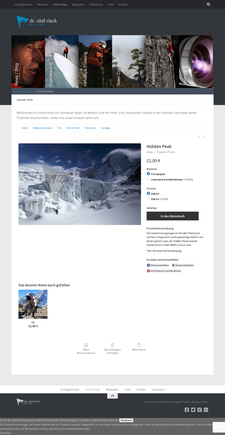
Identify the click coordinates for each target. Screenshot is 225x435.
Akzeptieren (126, 420)
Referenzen (96, 4)
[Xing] (199, 409)
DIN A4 (155, 193)
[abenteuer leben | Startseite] (37, 22)
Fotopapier (158, 174)
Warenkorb (139, 349)
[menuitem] (199, 137)
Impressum (158, 389)
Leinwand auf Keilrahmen (172, 179)
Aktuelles (42, 4)
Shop (150, 152)
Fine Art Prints (166, 152)
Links (110, 4)
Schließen (6, 433)
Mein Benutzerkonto (86, 351)
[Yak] (32, 304)
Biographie (78, 4)
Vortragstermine (23, 4)
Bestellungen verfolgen (112, 351)
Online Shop (60, 4)
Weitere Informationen (106, 420)
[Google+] (205, 409)
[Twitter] (193, 409)
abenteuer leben (23, 91)
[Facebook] (186, 409)
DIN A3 (159, 199)
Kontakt (122, 4)
